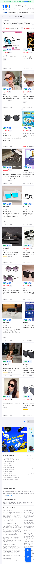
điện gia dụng (17, 9)
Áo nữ (25, 512)
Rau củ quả (8, 526)
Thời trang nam (28, 520)
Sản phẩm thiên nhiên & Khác (11, 550)
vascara (5, 502)
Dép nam (31, 544)
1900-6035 (10, 458)
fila (21, 503)
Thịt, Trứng (10, 525)
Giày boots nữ (29, 537)
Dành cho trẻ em (10, 531)
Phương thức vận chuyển (9, 467)
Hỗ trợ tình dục (15, 554)
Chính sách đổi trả (7, 471)
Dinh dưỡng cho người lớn (12, 517)
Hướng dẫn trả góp (7, 473)
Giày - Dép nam (28, 541)
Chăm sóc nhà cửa (12, 534)
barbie (24, 502)
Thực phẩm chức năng (11, 547)
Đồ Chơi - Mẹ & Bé (8, 510)
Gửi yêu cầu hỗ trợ (7, 463)
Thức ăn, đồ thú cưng (11, 533)
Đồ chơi (18, 512)
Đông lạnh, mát (13, 527)
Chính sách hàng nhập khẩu (9, 475)
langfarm (10, 503)
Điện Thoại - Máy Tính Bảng (11, 537)
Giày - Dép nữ (28, 533)
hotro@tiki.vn (15, 477)
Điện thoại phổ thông (11, 540)
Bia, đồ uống (8, 530)
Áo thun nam (27, 522)
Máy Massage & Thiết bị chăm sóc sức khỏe (12, 549)
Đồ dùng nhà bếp (7, 560)
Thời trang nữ (28, 510)
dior (9, 502)
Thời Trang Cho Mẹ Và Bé (9, 512)
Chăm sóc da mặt (7, 546)
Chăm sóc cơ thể (10, 548)
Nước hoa (8, 554)
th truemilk (19, 502)
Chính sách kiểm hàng (8, 469)
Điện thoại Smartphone (8, 538)
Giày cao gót (27, 535)
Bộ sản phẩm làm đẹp (12, 554)
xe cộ (23, 9)
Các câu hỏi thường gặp (8, 461)
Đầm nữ (29, 512)
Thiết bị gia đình (16, 560)
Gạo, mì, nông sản (11, 529)
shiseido (5, 503)
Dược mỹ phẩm (16, 555)
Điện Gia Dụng (7, 558)
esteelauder (14, 502)
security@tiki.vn (15, 479)
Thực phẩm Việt (15, 526)
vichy (18, 503)
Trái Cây (5, 525)
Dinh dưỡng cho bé (10, 516)
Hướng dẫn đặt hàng (8, 465)
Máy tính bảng (9, 541)
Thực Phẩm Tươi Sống (9, 523)
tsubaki (24, 503)
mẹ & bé (28, 9)
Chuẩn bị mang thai (10, 520)
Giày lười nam (27, 543)
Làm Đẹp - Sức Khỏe (9, 544)
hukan (14, 503)
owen (28, 502)
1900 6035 (9, 495)
